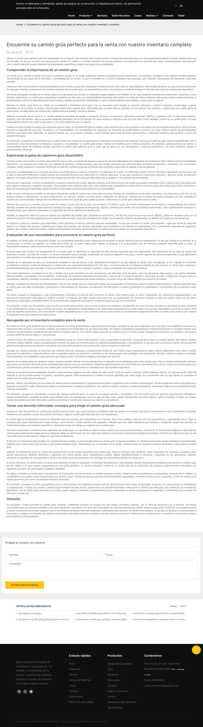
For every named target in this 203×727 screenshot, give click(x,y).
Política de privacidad (81, 701)
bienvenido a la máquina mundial (31, 613)
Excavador (113, 674)
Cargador (113, 685)
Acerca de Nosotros (80, 680)
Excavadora (114, 680)
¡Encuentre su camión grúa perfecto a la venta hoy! (101, 613)
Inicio (72, 663)
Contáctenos (76, 696)
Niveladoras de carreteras (122, 701)
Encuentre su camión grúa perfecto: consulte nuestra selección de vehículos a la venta (102, 619)
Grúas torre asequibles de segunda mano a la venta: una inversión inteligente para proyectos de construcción (160, 619)
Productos (74, 668)
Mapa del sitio (99, 721)
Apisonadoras (115, 707)
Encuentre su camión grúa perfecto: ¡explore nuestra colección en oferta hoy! (160, 613)
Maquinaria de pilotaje (120, 663)
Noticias (173, 606)
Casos (182, 606)
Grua (110, 668)
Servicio (73, 674)
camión (112, 696)
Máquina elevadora (118, 691)
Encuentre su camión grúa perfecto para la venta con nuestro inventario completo (73, 24)
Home (19, 24)
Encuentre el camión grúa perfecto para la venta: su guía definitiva (44, 619)
